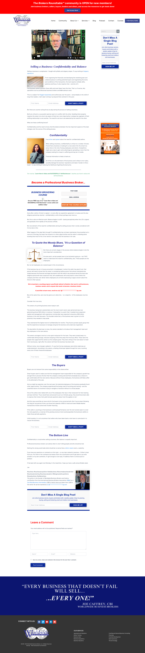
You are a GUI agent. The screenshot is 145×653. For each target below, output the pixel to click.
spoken (58, 139)
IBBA (68, 480)
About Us (73, 21)
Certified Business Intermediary (36, 482)
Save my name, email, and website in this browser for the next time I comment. (54, 560)
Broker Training (77, 635)
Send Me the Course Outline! (74, 205)
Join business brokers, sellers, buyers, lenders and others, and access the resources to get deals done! (72, 7)
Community (63, 21)
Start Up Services (113, 639)
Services (85, 21)
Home (53, 21)
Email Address (74, 197)
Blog (94, 21)
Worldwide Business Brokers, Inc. (34, 644)
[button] (74, 21)
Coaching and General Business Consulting (119, 633)
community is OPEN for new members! (72, 3)
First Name (74, 191)
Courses (120, 21)
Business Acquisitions (79, 639)
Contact (111, 21)
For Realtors (132, 21)
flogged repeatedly (45, 95)
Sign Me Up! (78, 505)
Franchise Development (115, 637)
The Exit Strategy (113, 640)
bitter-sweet (69, 448)
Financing (111, 635)
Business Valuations (79, 640)
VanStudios (43, 645)
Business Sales (77, 637)
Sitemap (28, 645)
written (50, 139)
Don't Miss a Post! (75, 103)
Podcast (102, 21)
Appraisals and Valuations (80, 633)
